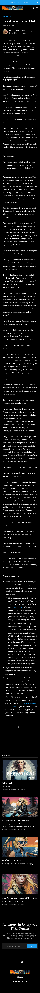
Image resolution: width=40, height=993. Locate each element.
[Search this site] (33, 8)
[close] (37, 2)
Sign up (20, 977)
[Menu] (37, 8)
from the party (17, 607)
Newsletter (7, 16)
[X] (18, 962)
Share (33, 32)
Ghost (24, 981)
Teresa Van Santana (17, 31)
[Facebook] (22, 962)
